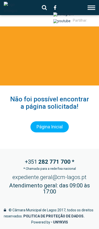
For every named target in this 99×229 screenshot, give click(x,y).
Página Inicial (50, 126)
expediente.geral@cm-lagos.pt (49, 177)
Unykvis (60, 222)
